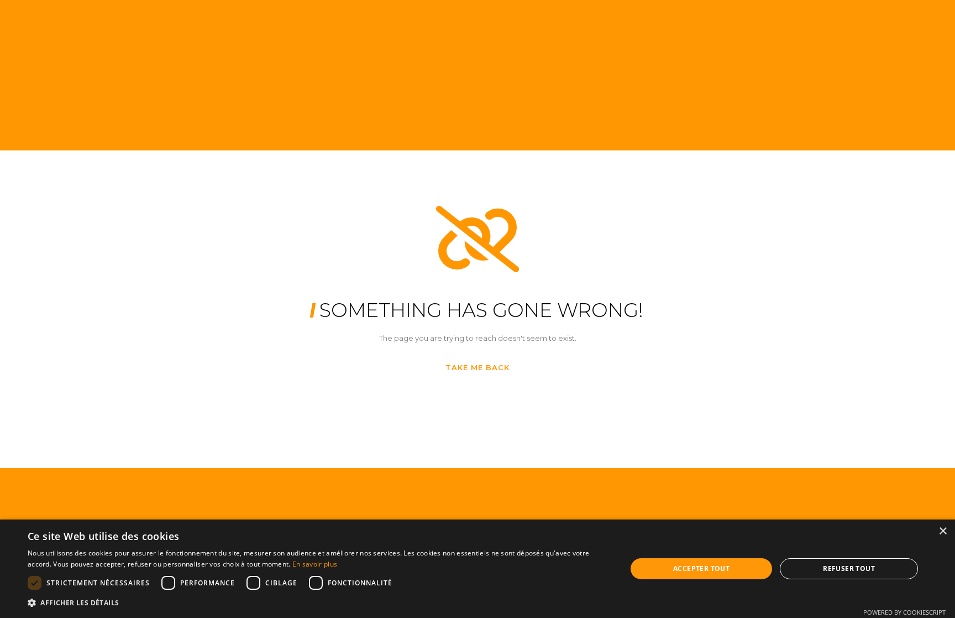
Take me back (477, 367)
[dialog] (477, 569)
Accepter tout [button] (701, 568)
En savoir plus (314, 564)
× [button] (942, 531)
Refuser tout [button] (849, 568)
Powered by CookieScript (904, 612)
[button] (318, 603)
